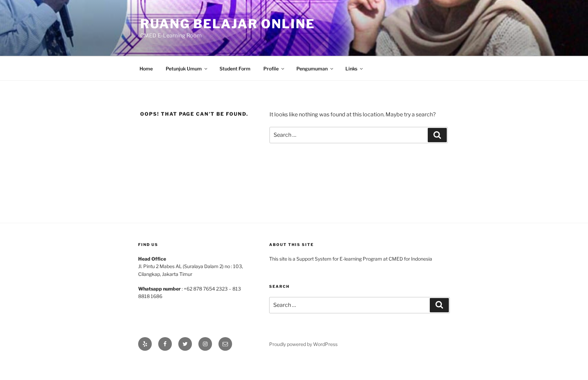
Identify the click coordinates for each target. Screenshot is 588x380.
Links (351, 68)
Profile (271, 68)
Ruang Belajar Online (227, 23)
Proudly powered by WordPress (303, 344)
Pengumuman (312, 68)
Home (146, 68)
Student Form (234, 68)
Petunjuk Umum (184, 68)
